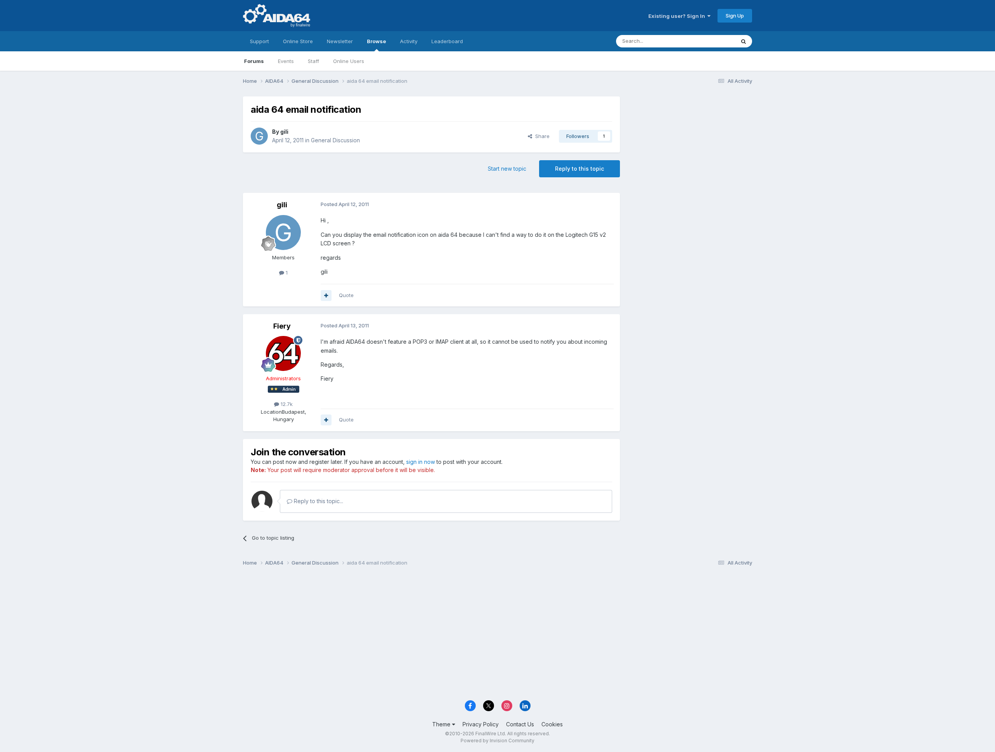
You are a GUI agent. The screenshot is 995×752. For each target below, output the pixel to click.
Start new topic (507, 168)
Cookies (552, 724)
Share (541, 136)
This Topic (712, 41)
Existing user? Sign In (677, 16)
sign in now (420, 461)
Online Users (348, 61)
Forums (254, 61)
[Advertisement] (690, 148)
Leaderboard (447, 41)
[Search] (743, 41)
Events (286, 61)
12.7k (286, 404)
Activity (408, 41)
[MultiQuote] (326, 295)
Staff (313, 61)
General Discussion (335, 140)
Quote (346, 295)
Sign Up (735, 15)
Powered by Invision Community (497, 740)
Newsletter (340, 41)
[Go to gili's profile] (259, 136)
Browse (376, 41)
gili (284, 131)
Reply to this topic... (317, 501)
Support (259, 41)
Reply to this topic (579, 168)
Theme (442, 724)
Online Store (298, 41)
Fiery (282, 326)
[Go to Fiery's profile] (283, 353)
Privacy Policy (481, 724)
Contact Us (520, 724)
